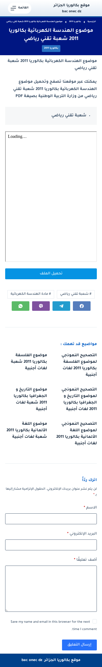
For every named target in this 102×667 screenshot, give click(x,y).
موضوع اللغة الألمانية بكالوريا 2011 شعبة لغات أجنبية (27, 430)
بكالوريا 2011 (51, 48)
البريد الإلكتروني (82, 534)
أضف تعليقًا (85, 560)
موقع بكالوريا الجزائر (72, 6)
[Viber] (41, 306)
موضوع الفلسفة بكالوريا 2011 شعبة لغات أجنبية (29, 362)
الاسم (90, 508)
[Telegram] (61, 306)
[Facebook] (82, 306)
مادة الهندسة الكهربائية (31, 294)
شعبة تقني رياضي (75, 294)
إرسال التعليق (79, 645)
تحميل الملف (51, 274)
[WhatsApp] (20, 306)
